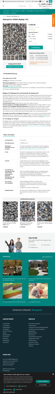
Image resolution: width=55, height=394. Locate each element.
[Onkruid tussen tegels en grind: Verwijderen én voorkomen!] (38, 267)
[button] (19, 392)
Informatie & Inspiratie (34, 323)
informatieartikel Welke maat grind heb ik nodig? (33, 149)
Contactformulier (46, 244)
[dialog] (27, 383)
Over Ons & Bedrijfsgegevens (10, 359)
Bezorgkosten (32, 331)
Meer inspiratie (46, 257)
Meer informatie (9, 135)
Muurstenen (6, 336)
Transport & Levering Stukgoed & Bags (38, 327)
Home (4, 16)
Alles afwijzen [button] (43, 384)
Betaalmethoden (33, 333)
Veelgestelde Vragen (34, 338)
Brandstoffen (6, 340)
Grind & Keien (6, 323)
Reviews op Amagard (8, 364)
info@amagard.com (34, 247)
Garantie (31, 346)
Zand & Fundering (7, 331)
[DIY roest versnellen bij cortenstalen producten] (12, 291)
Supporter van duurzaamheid (10, 361)
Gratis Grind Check (33, 342)
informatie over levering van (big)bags (36, 125)
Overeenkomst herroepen (35, 336)
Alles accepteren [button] (43, 381)
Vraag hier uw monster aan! (14, 66)
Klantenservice (32, 325)
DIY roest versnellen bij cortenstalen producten (14, 302)
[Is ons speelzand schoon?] (38, 291)
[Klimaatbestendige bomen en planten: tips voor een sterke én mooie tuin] (12, 267)
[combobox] (23, 5)
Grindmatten (6, 325)
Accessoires (6, 342)
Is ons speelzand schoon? (34, 302)
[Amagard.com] (3, 5)
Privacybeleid (6, 370)
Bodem (4, 333)
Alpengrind (47, 116)
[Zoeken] (30, 5)
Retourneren (32, 334)
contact (44, 6)
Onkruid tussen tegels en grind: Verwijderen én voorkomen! (40, 279)
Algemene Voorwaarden (9, 368)
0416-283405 (46, 8)
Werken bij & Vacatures (9, 363)
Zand (30, 300)
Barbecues (5, 338)
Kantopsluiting (6, 327)
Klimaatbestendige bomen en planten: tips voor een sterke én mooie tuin (14, 279)
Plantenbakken (6, 334)
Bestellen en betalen (34, 344)
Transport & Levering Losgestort (37, 329)
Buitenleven (5, 277)
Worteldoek (6, 329)
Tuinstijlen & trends (7, 300)
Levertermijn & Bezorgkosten (10, 87)
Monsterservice (32, 340)
